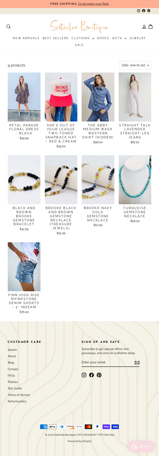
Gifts (118, 38)
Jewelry (137, 38)
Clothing (81, 38)
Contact (13, 369)
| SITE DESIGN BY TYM (89, 434)
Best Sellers (56, 38)
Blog (11, 362)
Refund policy (17, 401)
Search (12, 350)
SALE (79, 45)
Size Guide (15, 388)
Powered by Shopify (80, 441)
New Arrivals (26, 38)
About (12, 356)
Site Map (109, 434)
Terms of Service (19, 395)
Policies (13, 382)
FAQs (11, 375)
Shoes (103, 38)
